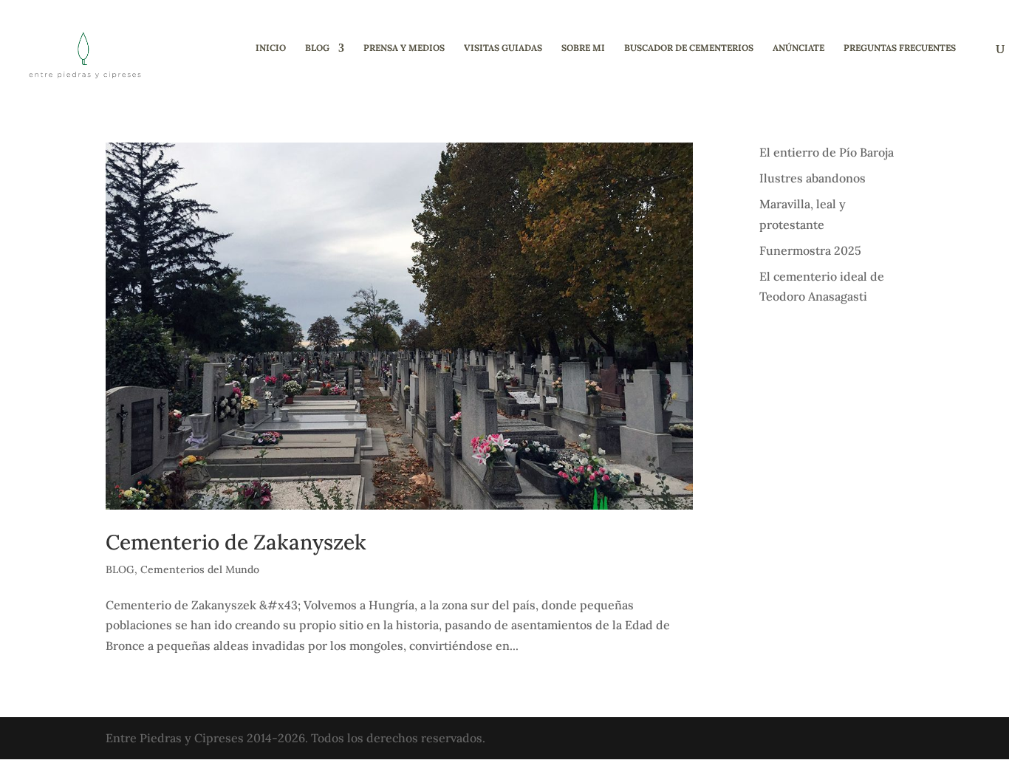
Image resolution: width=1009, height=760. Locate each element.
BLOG (317, 48)
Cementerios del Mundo (199, 569)
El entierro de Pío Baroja (826, 152)
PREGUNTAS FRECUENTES (900, 48)
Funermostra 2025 (810, 250)
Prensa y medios (404, 48)
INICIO (271, 48)
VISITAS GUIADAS (503, 48)
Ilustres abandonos (812, 178)
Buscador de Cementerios (688, 48)
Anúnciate (798, 48)
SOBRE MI (583, 48)
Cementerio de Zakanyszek (236, 542)
